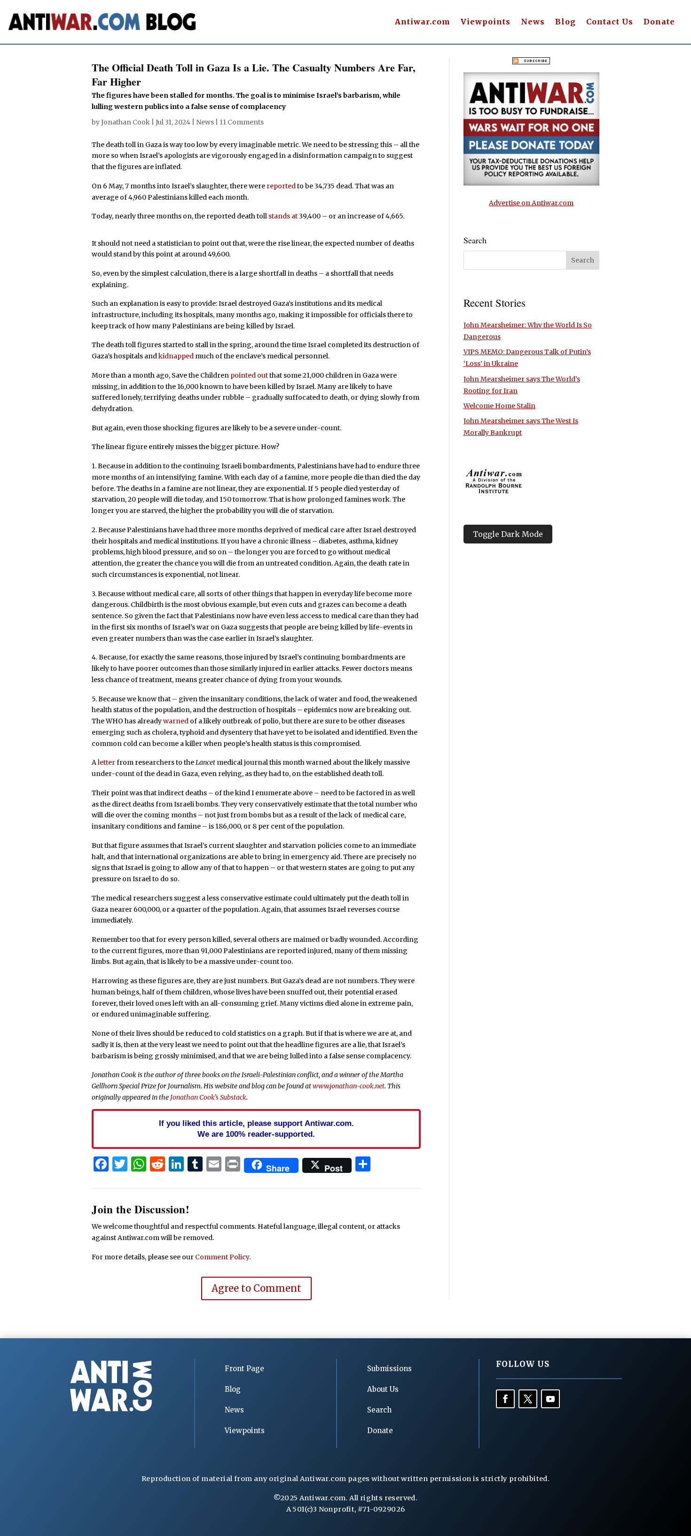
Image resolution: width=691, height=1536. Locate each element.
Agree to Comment (256, 1288)
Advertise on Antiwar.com (531, 203)
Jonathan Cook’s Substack (208, 1097)
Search (379, 1409)
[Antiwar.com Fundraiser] (531, 183)
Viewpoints (485, 22)
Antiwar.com (422, 22)
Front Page (244, 1368)
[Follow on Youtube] (550, 1398)
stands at (283, 216)
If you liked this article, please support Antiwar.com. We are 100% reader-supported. (256, 1128)
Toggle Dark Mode (508, 534)
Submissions (389, 1368)
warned (175, 721)
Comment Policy (222, 1257)
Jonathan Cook (125, 122)
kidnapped (176, 356)
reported (281, 186)
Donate (659, 22)
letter (106, 762)
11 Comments (242, 122)
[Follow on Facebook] (505, 1398)
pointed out (249, 375)
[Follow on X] (527, 1398)
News (533, 22)
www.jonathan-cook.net (349, 1086)
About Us (383, 1389)
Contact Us (609, 22)
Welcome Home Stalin (499, 406)
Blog (565, 22)
